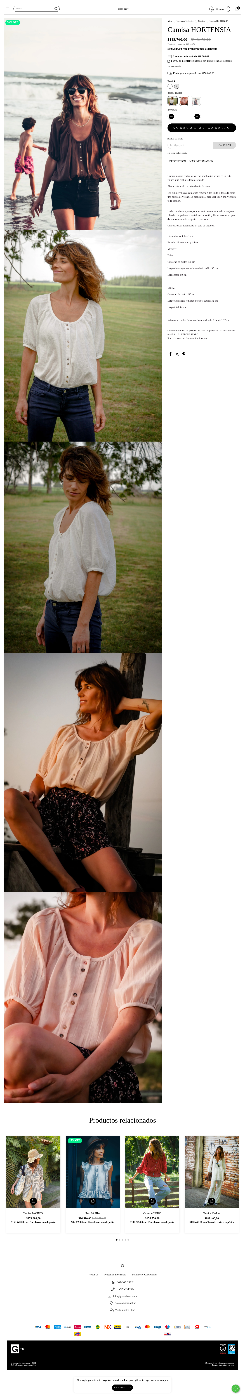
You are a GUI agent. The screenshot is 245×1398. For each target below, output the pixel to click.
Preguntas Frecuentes (115, 1274)
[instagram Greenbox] (122, 1266)
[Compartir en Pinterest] (184, 354)
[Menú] (8, 8)
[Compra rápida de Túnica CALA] (211, 1201)
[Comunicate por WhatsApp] (236, 1389)
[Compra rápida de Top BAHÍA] (92, 1201)
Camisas (201, 21)
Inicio (170, 21)
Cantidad (172, 110)
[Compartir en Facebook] (170, 354)
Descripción (177, 161)
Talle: (171, 81)
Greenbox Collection (185, 21)
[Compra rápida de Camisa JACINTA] (33, 1201)
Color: (175, 93)
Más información (201, 161)
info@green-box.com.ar (125, 1296)
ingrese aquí (229, 1365)
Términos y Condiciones (144, 1274)
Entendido (122, 1387)
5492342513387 (125, 1282)
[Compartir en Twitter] (177, 354)
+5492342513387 (125, 1289)
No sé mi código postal (177, 153)
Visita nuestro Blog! (125, 1310)
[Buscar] (56, 9)
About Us (93, 1274)
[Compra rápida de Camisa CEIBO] (152, 1201)
